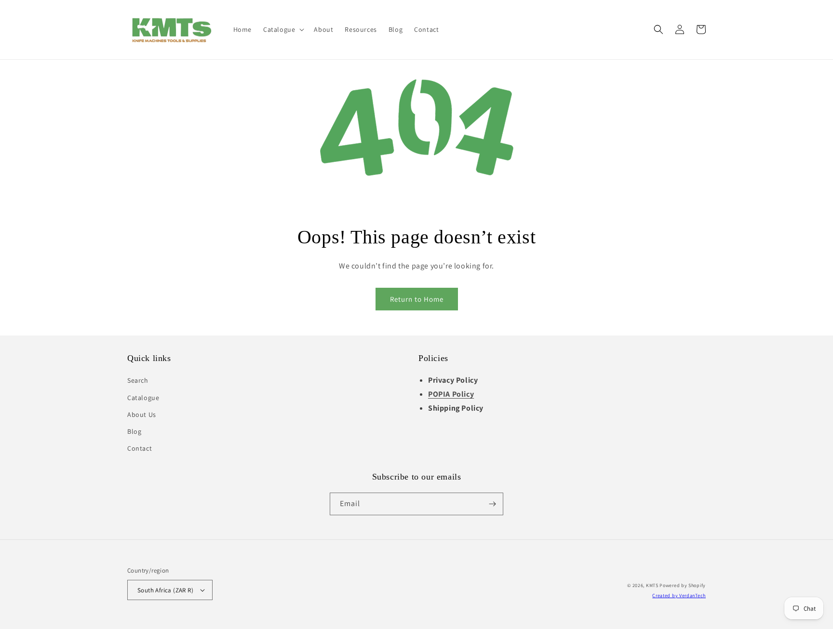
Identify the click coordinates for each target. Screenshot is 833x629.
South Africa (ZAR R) (165, 590)
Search (137, 380)
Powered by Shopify (682, 585)
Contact (139, 448)
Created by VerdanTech (679, 595)
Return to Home (416, 299)
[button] (282, 29)
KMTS (652, 585)
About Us (141, 414)
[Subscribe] (492, 504)
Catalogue (143, 397)
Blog (134, 431)
